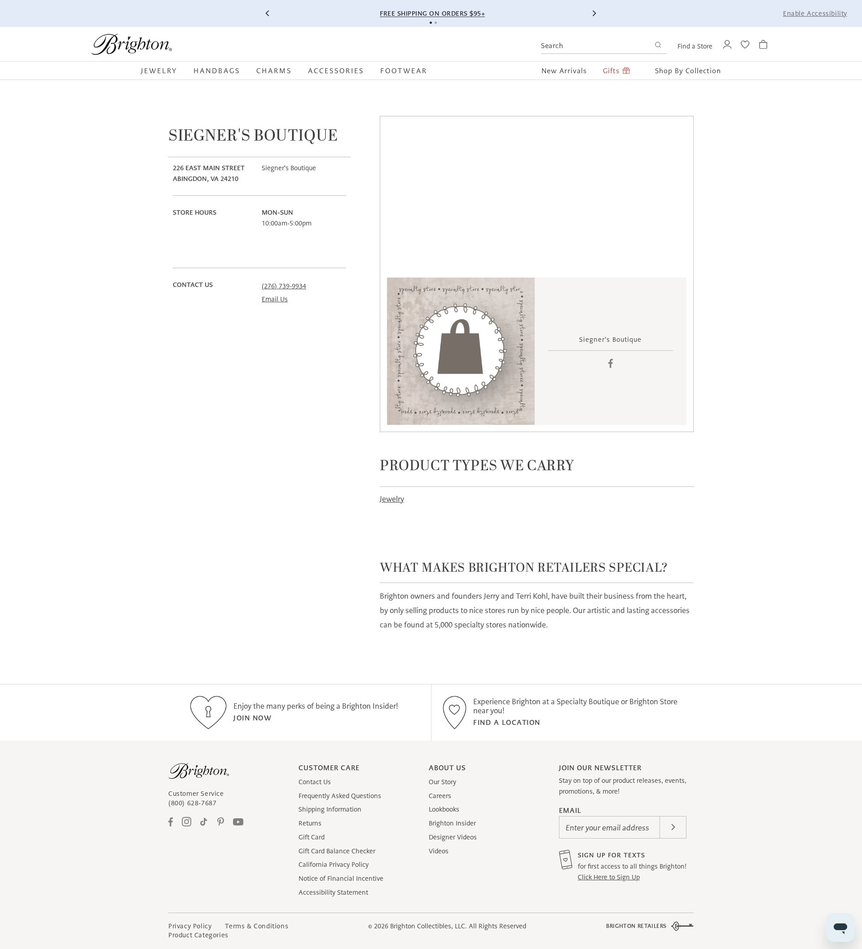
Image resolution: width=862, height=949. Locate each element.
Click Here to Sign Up (609, 877)
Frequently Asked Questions (340, 796)
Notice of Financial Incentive (341, 878)
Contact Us (315, 782)
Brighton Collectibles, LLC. (428, 926)
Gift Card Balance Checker (337, 851)
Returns (310, 823)
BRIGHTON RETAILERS (636, 926)
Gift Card (312, 837)
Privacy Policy (189, 926)
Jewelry (392, 498)
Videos (439, 851)
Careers (440, 796)
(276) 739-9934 (284, 286)
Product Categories (198, 935)
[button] (163, 70)
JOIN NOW (252, 718)
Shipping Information (330, 809)
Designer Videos (453, 837)
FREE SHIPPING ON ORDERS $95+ (432, 13)
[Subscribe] (673, 827)
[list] (461, 351)
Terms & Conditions (256, 926)
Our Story (442, 782)
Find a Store (694, 46)
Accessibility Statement (333, 892)
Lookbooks (444, 809)
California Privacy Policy (334, 865)
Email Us (275, 299)
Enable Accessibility (815, 13)
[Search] (658, 46)
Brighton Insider (452, 823)
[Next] (594, 13)
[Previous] (268, 13)
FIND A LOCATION (507, 722)
